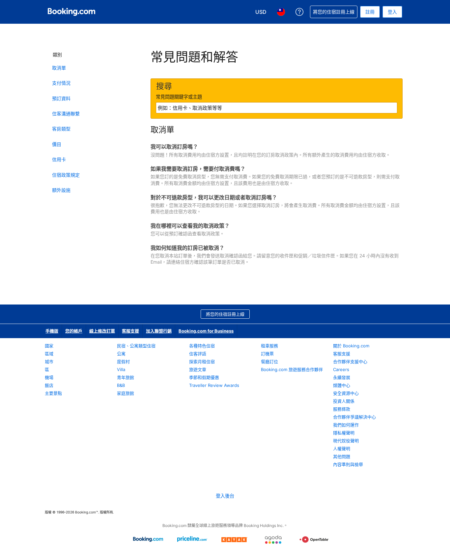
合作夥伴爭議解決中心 (354, 417)
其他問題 (341, 456)
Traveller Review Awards (214, 385)
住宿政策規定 (66, 175)
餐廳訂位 (269, 361)
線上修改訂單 (102, 331)
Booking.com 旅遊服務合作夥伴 (292, 369)
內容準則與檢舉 (348, 464)
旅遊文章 (197, 369)
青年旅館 (125, 377)
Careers (341, 369)
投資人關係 (343, 401)
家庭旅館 (125, 393)
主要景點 (53, 393)
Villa (121, 369)
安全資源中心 (346, 393)
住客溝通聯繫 (66, 113)
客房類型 (61, 128)
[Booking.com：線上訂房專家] (71, 12)
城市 (49, 361)
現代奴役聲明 (346, 440)
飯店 (49, 385)
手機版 (51, 331)
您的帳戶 (73, 331)
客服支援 (130, 331)
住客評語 (197, 353)
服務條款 (341, 409)
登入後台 (225, 496)
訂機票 (267, 353)
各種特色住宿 (202, 345)
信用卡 (59, 159)
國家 (49, 345)
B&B (121, 385)
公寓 (121, 353)
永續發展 (341, 377)
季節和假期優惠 (204, 377)
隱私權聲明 (343, 432)
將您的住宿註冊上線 (225, 314)
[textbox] (276, 107)
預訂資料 (61, 98)
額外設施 (61, 190)
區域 (49, 353)
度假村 (123, 361)
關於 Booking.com (351, 345)
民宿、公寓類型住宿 (136, 345)
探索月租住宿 (202, 361)
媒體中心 (341, 385)
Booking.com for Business (206, 331)
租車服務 (269, 345)
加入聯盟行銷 (159, 331)
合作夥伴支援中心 (350, 361)
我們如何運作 (346, 424)
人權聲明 (341, 448)
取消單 (59, 68)
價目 (56, 144)
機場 (49, 377)
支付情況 (61, 83)
